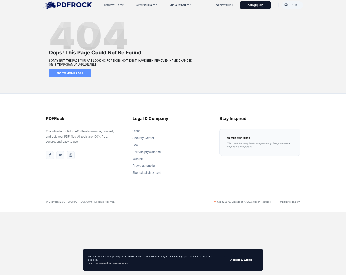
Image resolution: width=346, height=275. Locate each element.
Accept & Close (241, 259)
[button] (292, 5)
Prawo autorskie (144, 166)
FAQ (135, 145)
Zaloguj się (255, 5)
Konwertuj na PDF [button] (146, 5)
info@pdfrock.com (289, 201)
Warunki (138, 159)
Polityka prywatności (147, 152)
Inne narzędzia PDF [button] (180, 5)
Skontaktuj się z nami (147, 173)
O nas (136, 131)
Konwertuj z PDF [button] (114, 5)
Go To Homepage (70, 73)
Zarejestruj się (224, 5)
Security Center (143, 138)
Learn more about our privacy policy (108, 263)
